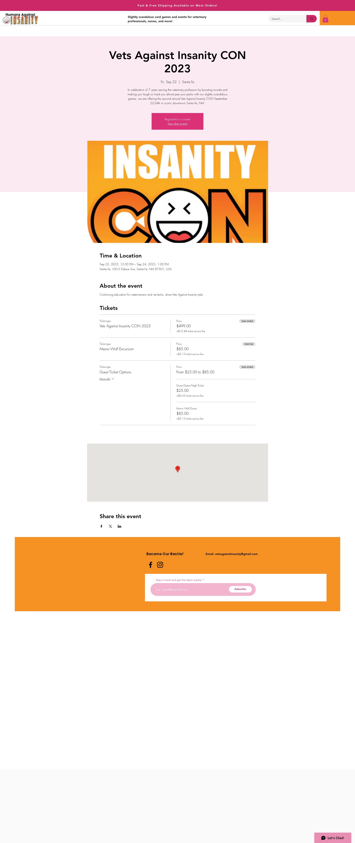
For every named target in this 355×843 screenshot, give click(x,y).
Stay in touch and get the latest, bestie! (179, 580)
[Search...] (311, 18)
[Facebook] (150, 565)
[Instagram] (160, 565)
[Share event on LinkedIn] (119, 526)
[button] (325, 19)
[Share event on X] (110, 526)
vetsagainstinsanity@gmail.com (236, 554)
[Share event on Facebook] (101, 526)
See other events (177, 124)
